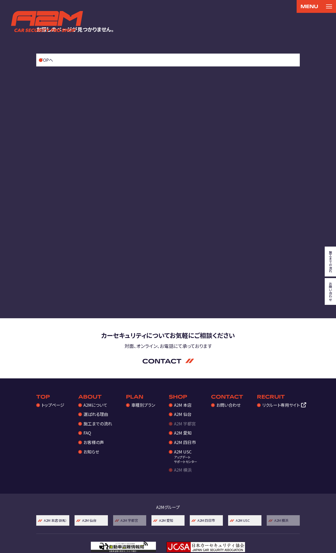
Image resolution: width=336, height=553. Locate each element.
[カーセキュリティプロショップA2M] (47, 21)
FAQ (87, 433)
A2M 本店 (183, 405)
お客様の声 (93, 442)
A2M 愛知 (183, 433)
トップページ (52, 405)
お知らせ (91, 451)
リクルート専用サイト (281, 405)
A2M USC (185, 456)
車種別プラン (143, 405)
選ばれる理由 (95, 414)
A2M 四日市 (185, 442)
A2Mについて (95, 405)
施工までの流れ (97, 423)
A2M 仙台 (183, 414)
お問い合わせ (228, 405)
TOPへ (46, 60)
